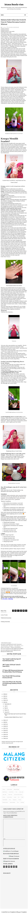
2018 (4, 726)
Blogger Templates (22, 912)
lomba (15, 797)
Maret (6, 710)
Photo (22, 797)
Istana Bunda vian (14, 4)
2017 (4, 728)
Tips (18, 802)
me (18, 797)
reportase (15, 799)
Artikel (4, 789)
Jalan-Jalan (10, 794)
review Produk (12, 802)
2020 (4, 722)
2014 (4, 734)
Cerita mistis (11, 791)
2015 (4, 732)
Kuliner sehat (9, 797)
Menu (2, 15)
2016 (4, 730)
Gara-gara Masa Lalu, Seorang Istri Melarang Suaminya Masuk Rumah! (12, 683)
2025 (4, 696)
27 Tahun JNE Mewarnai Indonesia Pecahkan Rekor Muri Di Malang (12, 671)
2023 (4, 700)
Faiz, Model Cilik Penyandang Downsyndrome (11, 676)
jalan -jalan (21, 791)
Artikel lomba (9, 789)
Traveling (22, 802)
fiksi (16, 791)
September (7, 704)
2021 (4, 720)
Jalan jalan (4, 794)
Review (20, 799)
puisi (10, 799)
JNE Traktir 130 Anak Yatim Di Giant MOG (11, 665)
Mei (5, 708)
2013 (4, 736)
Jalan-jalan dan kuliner (18, 794)
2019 (4, 724)
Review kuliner (5, 802)
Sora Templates (11, 912)
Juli (5, 706)
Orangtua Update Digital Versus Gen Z (13, 717)
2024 (4, 698)
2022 (4, 702)
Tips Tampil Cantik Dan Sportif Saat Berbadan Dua (11, 659)
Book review (5, 791)
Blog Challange (16, 789)
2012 (4, 738)
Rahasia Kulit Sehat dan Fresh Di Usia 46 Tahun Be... (15, 714)
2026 (4, 694)
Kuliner (4, 797)
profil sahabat (5, 799)
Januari (6, 712)
